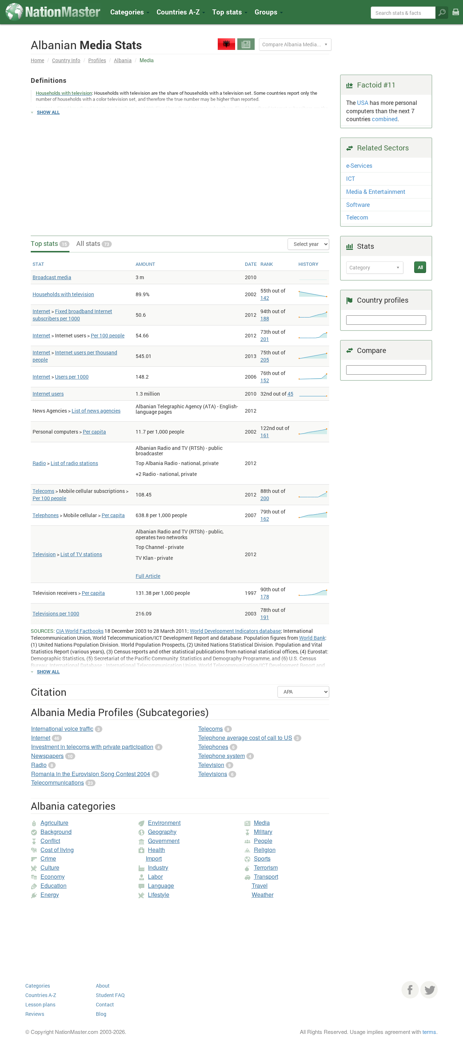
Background (56, 831)
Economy (53, 876)
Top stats (49, 243)
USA (362, 102)
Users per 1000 (72, 376)
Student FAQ (110, 995)
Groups (267, 11)
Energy (50, 894)
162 (264, 518)
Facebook (410, 989)
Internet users (48, 393)
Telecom (357, 217)
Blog (101, 1013)
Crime (48, 858)
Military (263, 831)
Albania (123, 60)
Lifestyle (158, 894)
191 (264, 617)
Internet (41, 311)
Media (262, 822)
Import (154, 858)
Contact (105, 1004)
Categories (128, 11)
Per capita (94, 431)
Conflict (50, 840)
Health (156, 849)
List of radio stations (74, 463)
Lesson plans (40, 1004)
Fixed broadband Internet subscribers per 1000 (72, 315)
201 (264, 339)
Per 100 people (107, 335)
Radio (39, 463)
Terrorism (266, 867)
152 (264, 380)
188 (264, 318)
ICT (350, 178)
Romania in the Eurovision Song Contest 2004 (90, 774)
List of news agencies (96, 410)
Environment (164, 822)
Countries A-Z (40, 995)
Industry (158, 867)
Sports (262, 858)
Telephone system (221, 755)
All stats (92, 243)
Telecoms (43, 490)
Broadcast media (52, 277)
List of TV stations (81, 554)
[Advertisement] (180, 172)
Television (44, 554)
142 (264, 297)
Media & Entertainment (375, 191)
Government (163, 840)
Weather (262, 894)
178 (264, 596)
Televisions (212, 774)
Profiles (97, 60)
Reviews (34, 1013)
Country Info (66, 60)
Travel (260, 885)
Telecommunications (57, 782)
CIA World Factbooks (79, 630)
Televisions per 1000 (56, 613)
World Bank (312, 637)
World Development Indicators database (235, 630)
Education (54, 885)
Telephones (46, 515)
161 (264, 435)
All (420, 267)
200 (264, 498)
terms (429, 1031)
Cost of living (57, 849)
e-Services (359, 165)
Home (37, 60)
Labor (155, 876)
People (263, 840)
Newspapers (47, 755)
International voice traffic (62, 728)
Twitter (429, 989)
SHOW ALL (48, 112)
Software (358, 204)
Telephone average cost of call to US (245, 737)
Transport (266, 876)
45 (290, 393)
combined (385, 119)
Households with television (63, 294)
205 (264, 359)
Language (161, 885)
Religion (265, 849)
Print (455, 16)
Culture (50, 867)
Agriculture (54, 822)
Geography (162, 831)
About (103, 985)
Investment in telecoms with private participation (92, 746)
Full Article (148, 575)
